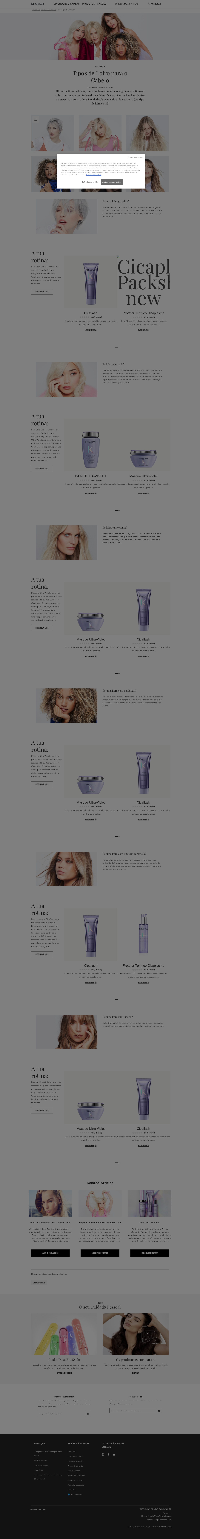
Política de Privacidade (93, 175)
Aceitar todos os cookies (111, 182)
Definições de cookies (90, 182)
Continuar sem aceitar (135, 157)
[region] (101, 171)
